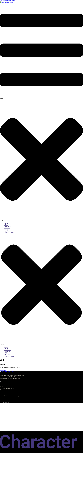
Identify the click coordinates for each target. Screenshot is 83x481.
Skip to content (4, 0)
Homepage (3, 370)
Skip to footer (11, 0)
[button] (41, 112)
